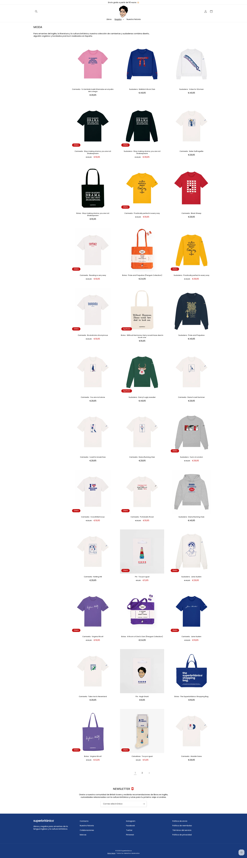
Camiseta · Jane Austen (191, 637)
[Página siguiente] (149, 773)
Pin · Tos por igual (142, 577)
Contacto (84, 821)
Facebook (130, 825)
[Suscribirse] (144, 804)
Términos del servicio (181, 830)
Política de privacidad (182, 834)
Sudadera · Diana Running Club (191, 517)
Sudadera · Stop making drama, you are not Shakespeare (142, 152)
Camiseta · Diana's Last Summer (191, 397)
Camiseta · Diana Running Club (142, 457)
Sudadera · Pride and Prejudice (191, 335)
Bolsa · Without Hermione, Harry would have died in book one (142, 336)
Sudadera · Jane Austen (191, 577)
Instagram (130, 821)
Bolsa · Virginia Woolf (93, 756)
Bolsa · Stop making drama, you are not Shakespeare (92, 214)
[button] (36, 11)
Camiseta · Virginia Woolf (92, 637)
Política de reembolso (182, 825)
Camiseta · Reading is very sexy (93, 275)
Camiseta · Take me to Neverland (93, 697)
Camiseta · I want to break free (93, 457)
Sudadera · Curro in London (191, 457)
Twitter (129, 830)
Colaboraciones (87, 830)
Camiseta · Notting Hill (93, 577)
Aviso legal (111, 853)
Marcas (83, 834)
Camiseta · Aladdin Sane (191, 756)
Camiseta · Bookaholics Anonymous (93, 335)
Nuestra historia (87, 825)
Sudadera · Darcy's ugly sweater (142, 397)
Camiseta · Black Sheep (191, 213)
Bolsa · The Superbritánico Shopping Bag (191, 697)
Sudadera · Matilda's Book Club (142, 89)
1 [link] (135, 772)
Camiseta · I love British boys (93, 517)
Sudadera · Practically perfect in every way (191, 275)
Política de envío (179, 821)
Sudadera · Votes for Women (191, 89)
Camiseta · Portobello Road (142, 517)
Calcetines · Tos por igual (142, 756)
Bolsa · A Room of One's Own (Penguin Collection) (142, 637)
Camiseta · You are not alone (93, 397)
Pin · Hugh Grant (142, 697)
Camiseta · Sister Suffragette (191, 151)
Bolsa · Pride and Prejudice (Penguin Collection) (142, 275)
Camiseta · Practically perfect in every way (142, 213)
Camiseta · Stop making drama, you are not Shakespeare (93, 152)
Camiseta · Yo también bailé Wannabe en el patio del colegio (93, 90)
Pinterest (130, 834)
